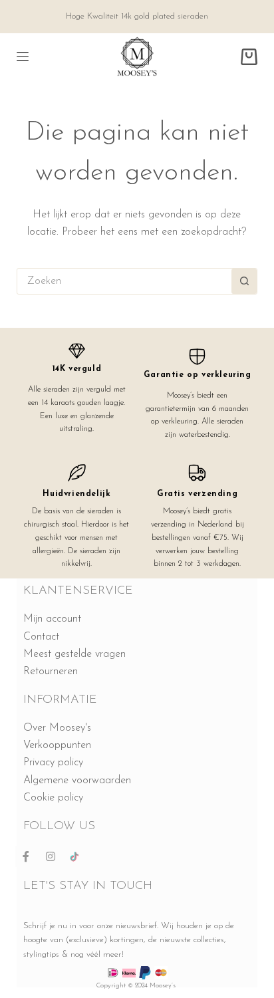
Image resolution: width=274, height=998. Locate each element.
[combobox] (124, 281)
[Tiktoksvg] (75, 856)
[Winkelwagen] (249, 57)
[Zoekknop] (244, 281)
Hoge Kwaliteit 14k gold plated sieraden (137, 16)
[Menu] (23, 56)
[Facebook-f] (26, 856)
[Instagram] (50, 856)
